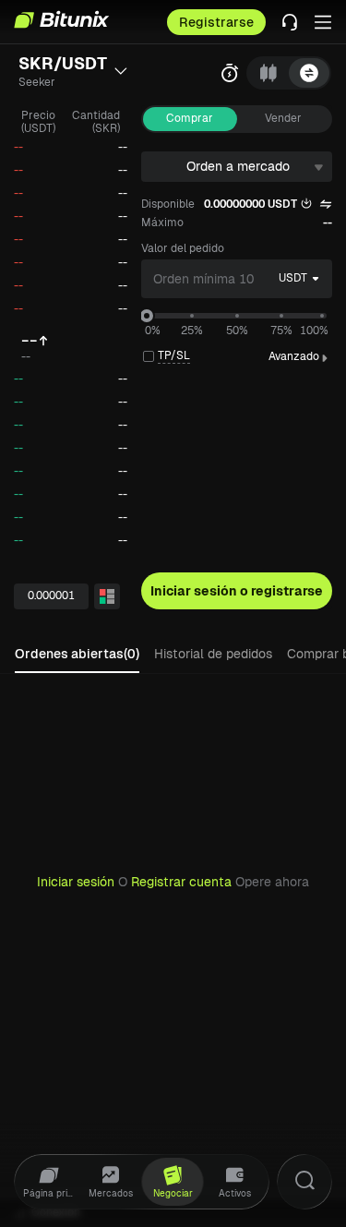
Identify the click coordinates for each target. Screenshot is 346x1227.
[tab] (268, 73)
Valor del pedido (182, 248)
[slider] (146, 315)
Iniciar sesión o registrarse (236, 591)
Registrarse (216, 22)
